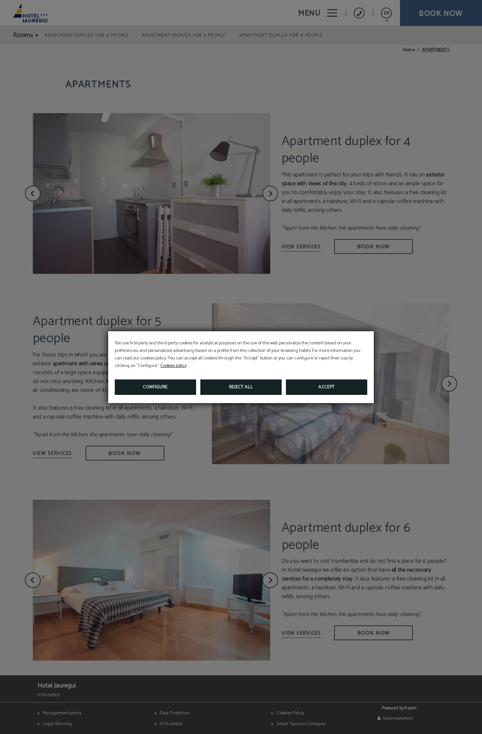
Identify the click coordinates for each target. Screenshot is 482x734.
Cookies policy (173, 366)
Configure (155, 387)
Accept (326, 387)
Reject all (241, 387)
